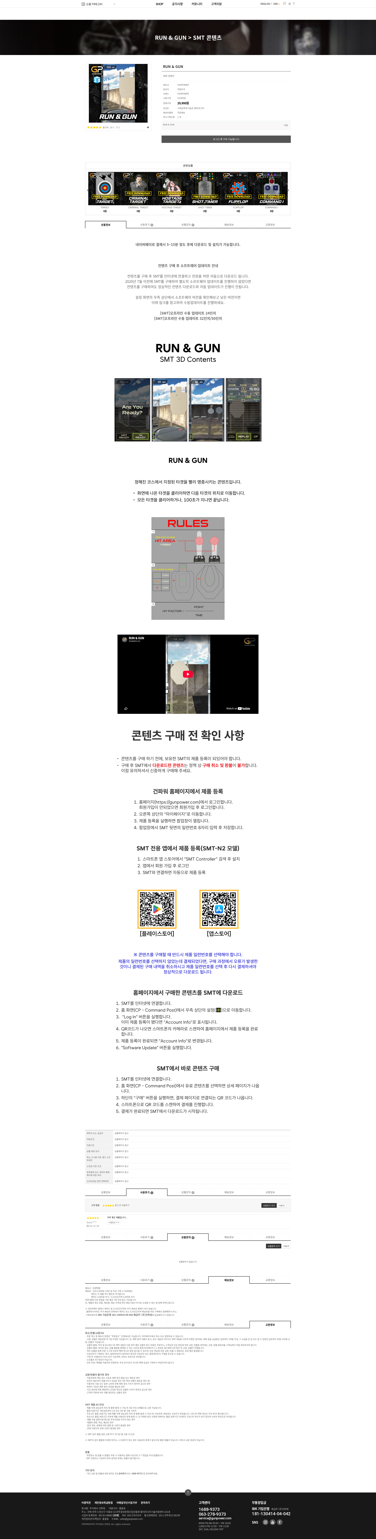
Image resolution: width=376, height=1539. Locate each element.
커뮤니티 (197, 4)
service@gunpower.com (215, 1518)
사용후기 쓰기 (269, 1205)
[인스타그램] (284, 3)
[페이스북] (293, 3)
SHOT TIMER (138, 207)
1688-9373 (209, 1509)
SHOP (159, 4)
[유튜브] (289, 3)
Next (288, 190)
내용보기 (113, 1222)
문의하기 (145, 1502)
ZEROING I (238, 207)
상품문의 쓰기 (274, 1246)
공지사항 (177, 4)
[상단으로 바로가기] (188, 1492)
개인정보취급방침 (103, 1502)
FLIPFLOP (171, 207)
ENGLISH (265, 3)
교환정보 (270, 224)
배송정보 (229, 224)
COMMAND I (205, 207)
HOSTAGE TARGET (105, 207)
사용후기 (146, 224)
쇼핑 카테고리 (94, 4)
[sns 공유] (148, 127)
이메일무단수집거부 (126, 1502)
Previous (88, 190)
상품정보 (105, 225)
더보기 (282, 1205)
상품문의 (187, 224)
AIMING (272, 207)
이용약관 (86, 1502)
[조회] (116, 1515)
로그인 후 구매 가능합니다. (226, 139)
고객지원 (216, 4)
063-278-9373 (212, 1514)
